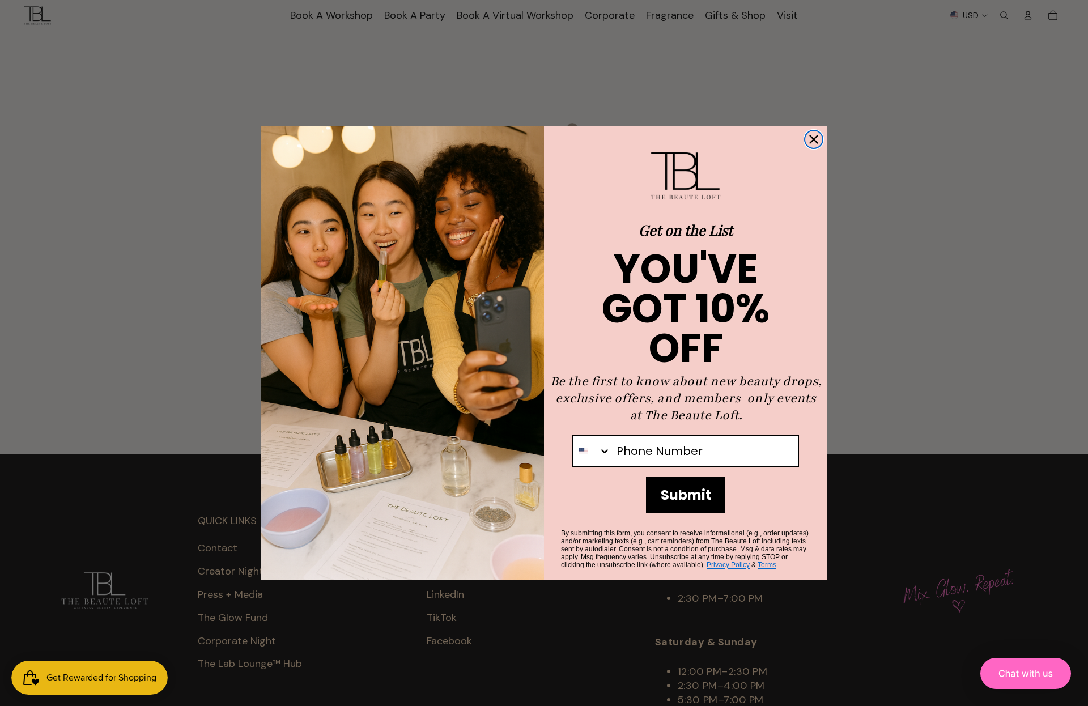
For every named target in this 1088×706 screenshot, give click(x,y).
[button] (1025, 673)
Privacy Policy (728, 565)
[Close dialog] (814, 139)
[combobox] (592, 451)
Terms (767, 565)
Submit (686, 495)
